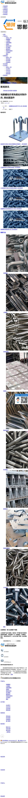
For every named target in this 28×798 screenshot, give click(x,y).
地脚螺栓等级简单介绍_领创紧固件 (9, 229)
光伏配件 (8, 52)
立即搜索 (18, 640)
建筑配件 (8, 49)
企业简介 (8, 68)
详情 (12, 674)
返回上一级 (8, 37)
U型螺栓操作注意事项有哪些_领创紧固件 (10, 167)
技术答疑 (8, 60)
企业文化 (8, 70)
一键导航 (8, 732)
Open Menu (3, 31)
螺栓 (7, 54)
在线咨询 (3, 769)
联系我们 (5, 14)
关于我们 (5, 12)
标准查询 (8, 62)
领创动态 (8, 59)
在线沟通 (8, 728)
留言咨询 (8, 730)
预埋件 (7, 44)
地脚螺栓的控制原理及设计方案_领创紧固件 (11, 208)
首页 (4, 34)
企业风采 (8, 72)
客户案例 (5, 11)
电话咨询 (3, 756)
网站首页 (5, 6)
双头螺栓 (8, 47)
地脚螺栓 (8, 39)
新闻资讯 (5, 9)
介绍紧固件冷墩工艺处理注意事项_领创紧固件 (12, 188)
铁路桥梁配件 (9, 50)
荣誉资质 (8, 73)
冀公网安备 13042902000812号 (9, 740)
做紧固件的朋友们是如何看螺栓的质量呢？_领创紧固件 (14, 144)
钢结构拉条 (8, 46)
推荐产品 (3, 232)
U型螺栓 (8, 41)
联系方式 (8, 727)
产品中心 (5, 7)
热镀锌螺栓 (8, 42)
